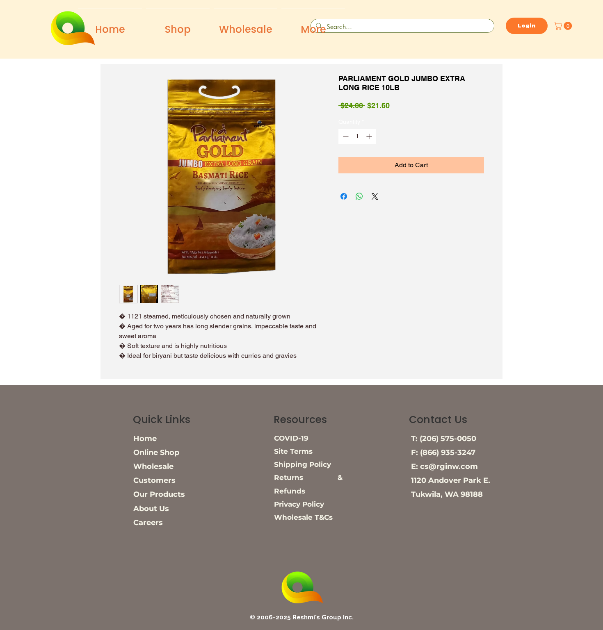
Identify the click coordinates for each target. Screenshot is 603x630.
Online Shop (156, 452)
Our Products (159, 494)
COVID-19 (291, 438)
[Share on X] (375, 196)
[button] (564, 26)
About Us (151, 508)
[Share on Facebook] (344, 196)
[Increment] (370, 136)
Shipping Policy (302, 464)
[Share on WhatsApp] (359, 196)
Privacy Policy (299, 504)
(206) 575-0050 (448, 438)
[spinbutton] (357, 136)
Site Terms (293, 451)
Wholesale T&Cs (303, 517)
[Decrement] (345, 136)
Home (145, 438)
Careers (148, 522)
